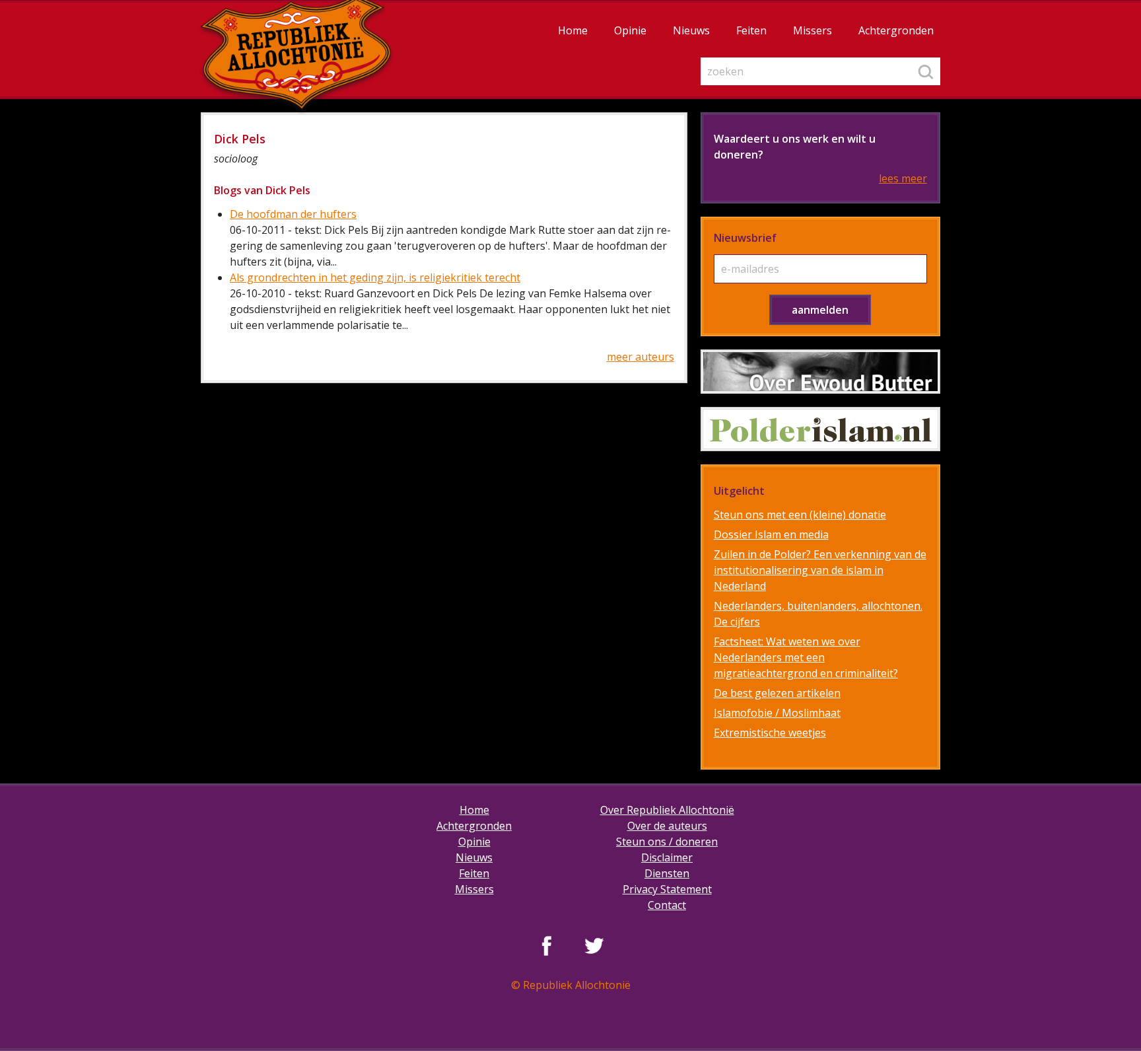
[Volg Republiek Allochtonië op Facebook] (547, 945)
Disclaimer (667, 857)
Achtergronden (896, 30)
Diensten (666, 873)
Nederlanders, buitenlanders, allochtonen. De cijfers (818, 613)
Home (573, 30)
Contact (667, 905)
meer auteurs (640, 356)
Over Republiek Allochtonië (667, 810)
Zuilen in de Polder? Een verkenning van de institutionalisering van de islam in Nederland (820, 570)
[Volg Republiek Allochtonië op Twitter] (594, 945)
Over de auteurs (667, 825)
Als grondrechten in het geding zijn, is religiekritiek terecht (375, 277)
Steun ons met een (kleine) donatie (800, 514)
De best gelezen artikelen (777, 693)
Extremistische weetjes (770, 732)
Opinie (630, 30)
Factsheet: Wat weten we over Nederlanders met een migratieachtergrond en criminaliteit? (806, 657)
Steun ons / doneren (667, 841)
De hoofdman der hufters (293, 214)
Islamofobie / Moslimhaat (777, 713)
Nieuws (691, 30)
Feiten (751, 30)
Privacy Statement (667, 889)
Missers (812, 30)
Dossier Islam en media (771, 534)
